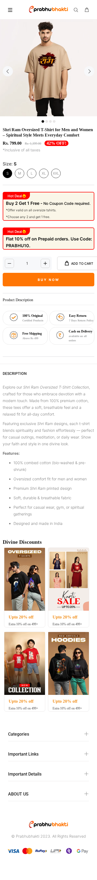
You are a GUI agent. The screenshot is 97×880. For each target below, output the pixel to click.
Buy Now (48, 280)
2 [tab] (46, 121)
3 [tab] (50, 121)
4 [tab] (54, 121)
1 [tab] (42, 121)
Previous (8, 71)
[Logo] (48, 9)
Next (89, 71)
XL (44, 173)
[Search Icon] (77, 10)
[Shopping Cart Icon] (87, 10)
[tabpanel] (48, 67)
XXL (56, 173)
